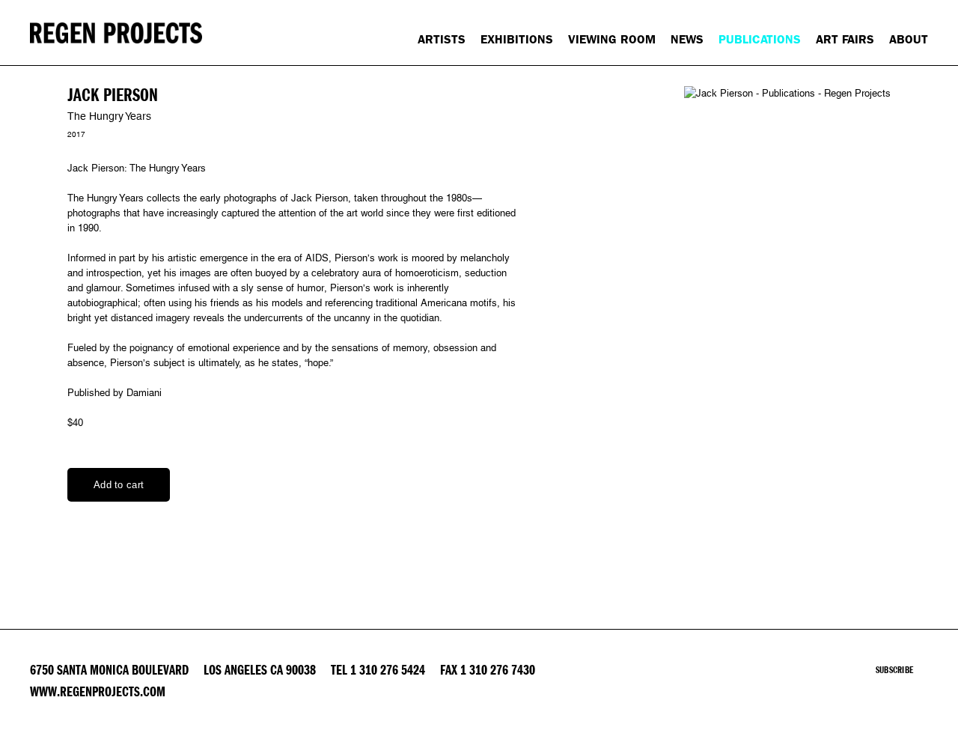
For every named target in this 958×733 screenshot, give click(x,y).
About (908, 39)
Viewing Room (612, 39)
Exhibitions (516, 39)
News (687, 39)
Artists (442, 39)
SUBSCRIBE (894, 670)
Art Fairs (845, 39)
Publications (759, 39)
